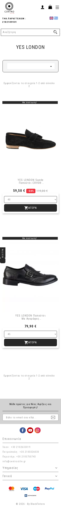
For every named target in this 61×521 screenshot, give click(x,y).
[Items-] (50, 6)
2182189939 (9, 22)
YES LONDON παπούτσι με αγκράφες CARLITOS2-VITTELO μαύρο (30, 317)
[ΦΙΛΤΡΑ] (2, 260)
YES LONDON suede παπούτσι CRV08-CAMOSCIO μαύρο (31, 181)
